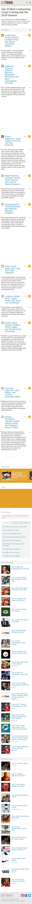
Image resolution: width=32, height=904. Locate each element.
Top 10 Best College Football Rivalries (18, 631)
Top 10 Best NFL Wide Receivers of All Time (19, 589)
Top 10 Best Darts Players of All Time (18, 880)
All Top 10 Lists (4, 6)
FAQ (17, 899)
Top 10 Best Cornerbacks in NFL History (18, 642)
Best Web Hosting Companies (11, 556)
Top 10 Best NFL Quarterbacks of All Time (20, 568)
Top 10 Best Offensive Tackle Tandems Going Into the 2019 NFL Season (19, 696)
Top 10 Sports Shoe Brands (18, 859)
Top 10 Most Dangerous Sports (19, 796)
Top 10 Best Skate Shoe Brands (20, 870)
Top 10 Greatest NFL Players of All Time (18, 599)
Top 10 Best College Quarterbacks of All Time (20, 684)
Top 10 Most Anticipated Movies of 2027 (14, 537)
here (3, 517)
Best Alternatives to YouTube (11, 552)
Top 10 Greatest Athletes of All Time (18, 775)
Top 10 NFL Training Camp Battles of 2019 (19, 705)
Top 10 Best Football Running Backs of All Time (18, 579)
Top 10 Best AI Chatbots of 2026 (12, 533)
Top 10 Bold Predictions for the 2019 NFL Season (19, 748)
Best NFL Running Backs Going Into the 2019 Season (18, 716)
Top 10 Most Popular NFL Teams (18, 610)
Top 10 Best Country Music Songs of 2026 (15, 526)
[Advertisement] (16, 117)
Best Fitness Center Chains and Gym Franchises (13, 544)
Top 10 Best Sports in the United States (19, 838)
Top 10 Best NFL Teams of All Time (19, 620)
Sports (10, 6)
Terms (2, 899)
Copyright (12, 899)
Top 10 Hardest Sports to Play (19, 806)
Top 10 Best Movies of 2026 (11, 530)
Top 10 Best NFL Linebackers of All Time (19, 673)
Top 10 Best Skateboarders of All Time (18, 828)
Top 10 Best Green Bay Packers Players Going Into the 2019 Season (19, 737)
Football (15, 6)
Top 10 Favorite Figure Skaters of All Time (19, 849)
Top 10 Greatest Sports (19, 763)
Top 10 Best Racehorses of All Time (20, 817)
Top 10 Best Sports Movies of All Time (18, 785)
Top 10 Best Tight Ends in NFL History (19, 663)
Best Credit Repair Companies (11, 549)
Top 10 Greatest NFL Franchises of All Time (19, 652)
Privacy (7, 899)
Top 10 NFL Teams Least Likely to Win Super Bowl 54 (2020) (19, 727)
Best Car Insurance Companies (12, 540)
